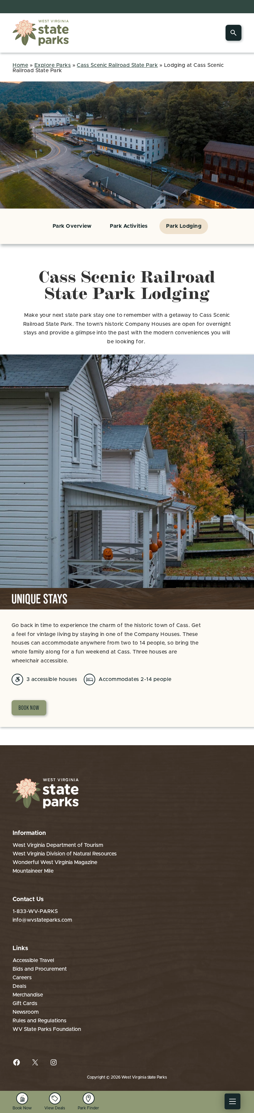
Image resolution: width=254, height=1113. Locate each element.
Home (20, 65)
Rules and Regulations (39, 1020)
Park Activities (129, 226)
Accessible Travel (33, 960)
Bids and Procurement (40, 969)
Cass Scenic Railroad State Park (117, 65)
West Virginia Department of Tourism (58, 845)
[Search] (233, 33)
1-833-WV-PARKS (35, 911)
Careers (22, 977)
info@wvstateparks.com (42, 920)
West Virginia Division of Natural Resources (65, 853)
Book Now (29, 707)
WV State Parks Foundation (47, 1029)
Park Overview (72, 226)
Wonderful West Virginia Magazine (55, 862)
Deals (19, 986)
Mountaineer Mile (33, 871)
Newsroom (26, 1012)
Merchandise (28, 994)
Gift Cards (25, 1003)
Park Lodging (183, 226)
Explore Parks (52, 65)
